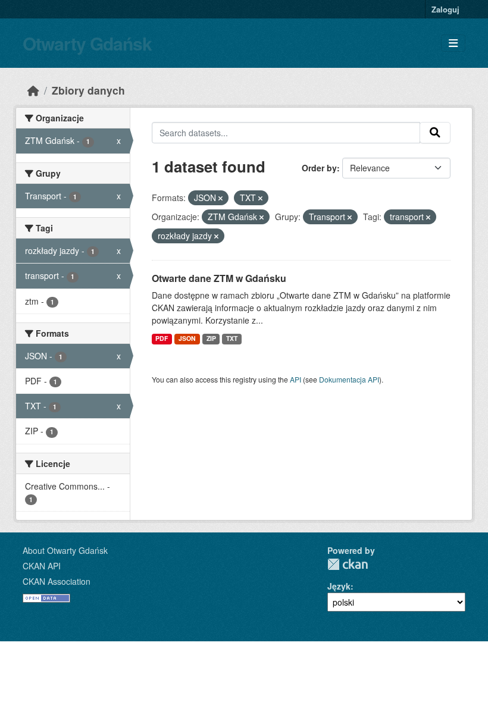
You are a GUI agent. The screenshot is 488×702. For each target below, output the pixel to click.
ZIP (211, 338)
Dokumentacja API (349, 379)
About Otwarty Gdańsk (65, 550)
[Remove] (220, 198)
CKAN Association (56, 581)
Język (339, 586)
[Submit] (435, 132)
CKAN (347, 564)
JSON (187, 338)
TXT (231, 338)
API (295, 379)
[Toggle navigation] (453, 43)
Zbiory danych (88, 90)
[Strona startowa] (33, 90)
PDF (161, 338)
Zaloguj (445, 9)
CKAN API (42, 566)
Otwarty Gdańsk (87, 43)
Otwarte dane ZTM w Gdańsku (219, 278)
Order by (319, 168)
